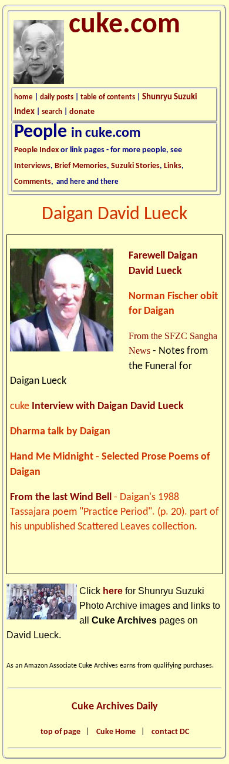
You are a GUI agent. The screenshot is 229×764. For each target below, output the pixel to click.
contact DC (170, 732)
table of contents (107, 97)
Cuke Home (116, 732)
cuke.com (124, 25)
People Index (36, 150)
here (113, 591)
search (52, 112)
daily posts (56, 97)
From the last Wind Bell (61, 497)
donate (82, 112)
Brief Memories (81, 166)
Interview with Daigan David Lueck (108, 406)
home (23, 97)
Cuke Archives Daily (115, 706)
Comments (32, 181)
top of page (60, 732)
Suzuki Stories (135, 166)
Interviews (32, 166)
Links (172, 166)
